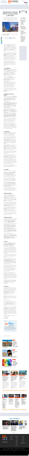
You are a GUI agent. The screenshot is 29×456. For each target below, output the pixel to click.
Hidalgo (23, 441)
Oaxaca (23, 440)
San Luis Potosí (23, 439)
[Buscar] (27, 1)
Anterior (3, 424)
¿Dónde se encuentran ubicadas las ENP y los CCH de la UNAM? (23, 32)
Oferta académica (11, 438)
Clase (16, 438)
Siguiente (26, 424)
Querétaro (23, 438)
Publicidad (12, 448)
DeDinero (17, 441)
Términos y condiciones (22, 448)
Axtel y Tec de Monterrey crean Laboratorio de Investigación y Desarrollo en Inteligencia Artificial (23, 39)
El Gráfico (17, 439)
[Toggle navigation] (26, 4)
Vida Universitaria (11, 439)
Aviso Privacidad (16, 448)
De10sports (17, 440)
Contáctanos (8, 448)
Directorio (4, 448)
